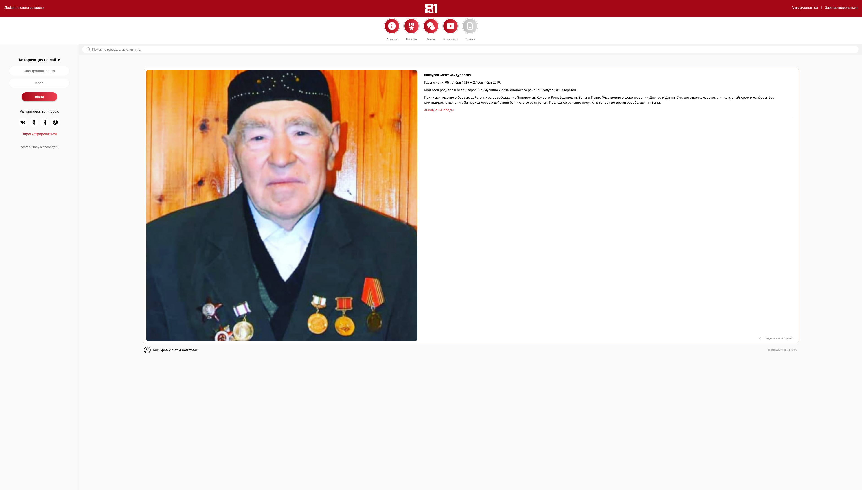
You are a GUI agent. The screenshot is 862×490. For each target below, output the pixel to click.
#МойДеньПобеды (439, 110)
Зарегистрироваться (841, 8)
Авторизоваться (805, 8)
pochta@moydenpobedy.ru (39, 147)
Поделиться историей (778, 338)
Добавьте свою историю (24, 8)
